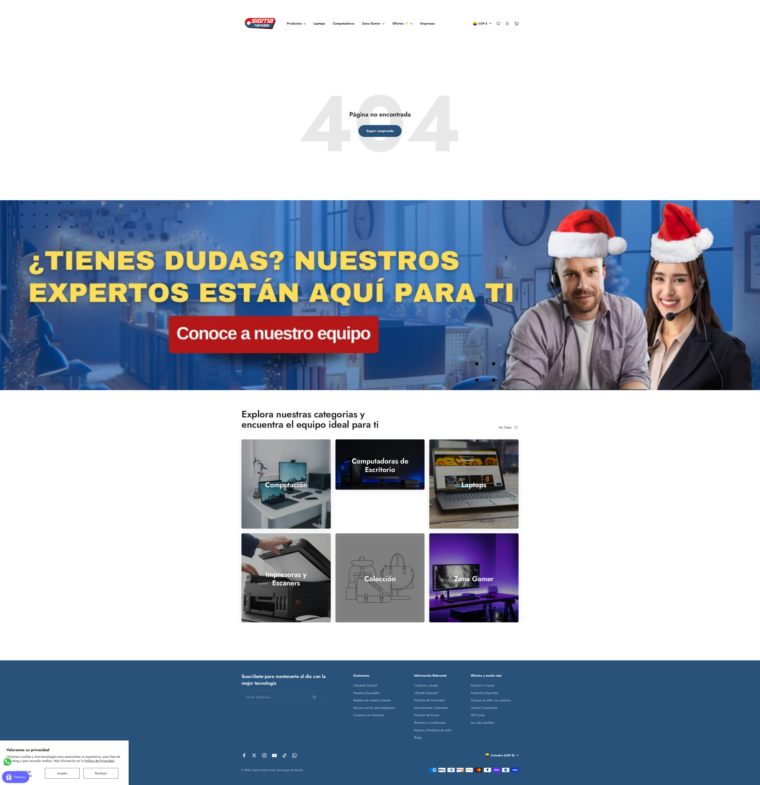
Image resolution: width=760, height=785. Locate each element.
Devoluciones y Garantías (431, 707)
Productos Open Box (485, 693)
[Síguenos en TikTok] (284, 755)
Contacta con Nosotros (368, 715)
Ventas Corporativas (484, 707)
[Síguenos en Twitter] (254, 755)
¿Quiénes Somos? (365, 685)
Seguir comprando (380, 131)
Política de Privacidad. (100, 760)
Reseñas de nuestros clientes (372, 700)
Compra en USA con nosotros (491, 700)
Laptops (319, 23)
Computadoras (343, 23)
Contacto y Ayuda (426, 685)
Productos (294, 23)
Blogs (417, 737)
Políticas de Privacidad (429, 700)
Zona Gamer (371, 23)
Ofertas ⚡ (400, 23)
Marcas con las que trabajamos (374, 707)
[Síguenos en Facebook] (244, 755)
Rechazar (101, 773)
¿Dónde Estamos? (426, 693)
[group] (380, 295)
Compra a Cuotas (482, 685)
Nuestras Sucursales (366, 693)
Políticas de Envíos (426, 715)
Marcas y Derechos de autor (432, 730)
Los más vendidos (482, 722)
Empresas (427, 23)
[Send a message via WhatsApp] (7, 761)
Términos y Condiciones (429, 722)
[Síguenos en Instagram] (264, 755)
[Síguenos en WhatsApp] (294, 755)
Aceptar (62, 773)
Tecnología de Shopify (290, 770)
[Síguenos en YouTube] (274, 755)
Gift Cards (477, 715)
